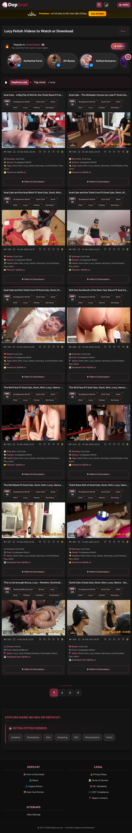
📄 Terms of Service (98, 780)
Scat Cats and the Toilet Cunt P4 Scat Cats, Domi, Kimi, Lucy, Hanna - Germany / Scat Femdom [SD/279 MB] (33, 290)
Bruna (41, 589)
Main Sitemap (33, 814)
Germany (50, 107)
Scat (15, 595)
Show (123, 31)
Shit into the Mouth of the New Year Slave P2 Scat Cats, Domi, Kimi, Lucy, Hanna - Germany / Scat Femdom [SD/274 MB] (98, 290)
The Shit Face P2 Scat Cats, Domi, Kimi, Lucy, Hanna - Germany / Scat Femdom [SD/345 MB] (98, 387)
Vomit (109, 737)
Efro (76, 737)
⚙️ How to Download (33, 774)
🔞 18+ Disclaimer (98, 786)
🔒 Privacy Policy (98, 774)
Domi (53, 102)
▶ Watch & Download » (33, 181)
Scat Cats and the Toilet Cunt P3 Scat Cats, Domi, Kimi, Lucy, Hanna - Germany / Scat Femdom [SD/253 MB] (98, 192)
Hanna (37, 107)
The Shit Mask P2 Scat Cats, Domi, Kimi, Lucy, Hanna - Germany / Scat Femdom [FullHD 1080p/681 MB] (33, 485)
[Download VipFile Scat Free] (15, 5)
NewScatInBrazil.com (23, 589)
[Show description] (14, 152)
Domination (54, 595)
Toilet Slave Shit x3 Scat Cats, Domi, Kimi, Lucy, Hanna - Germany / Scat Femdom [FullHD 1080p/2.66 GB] (98, 485)
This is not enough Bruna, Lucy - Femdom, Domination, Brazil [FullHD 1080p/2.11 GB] (33, 582)
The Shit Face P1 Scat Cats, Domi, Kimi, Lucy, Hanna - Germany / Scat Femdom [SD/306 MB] (33, 387)
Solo (48, 737)
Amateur (15, 737)
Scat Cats (40, 102)
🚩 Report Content (98, 798)
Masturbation (92, 737)
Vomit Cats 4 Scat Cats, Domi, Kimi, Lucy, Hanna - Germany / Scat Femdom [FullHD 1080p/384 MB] (98, 582)
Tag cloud (39, 82)
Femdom (39, 595)
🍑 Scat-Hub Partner (34, 792)
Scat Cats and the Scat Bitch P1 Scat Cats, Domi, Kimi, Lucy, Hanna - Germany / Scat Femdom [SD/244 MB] (33, 192)
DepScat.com (19, 82)
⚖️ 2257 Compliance (98, 792)
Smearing (62, 737)
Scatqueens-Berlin (21, 102)
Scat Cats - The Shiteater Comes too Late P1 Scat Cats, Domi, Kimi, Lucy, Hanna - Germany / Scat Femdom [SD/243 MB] (98, 95)
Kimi (15, 107)
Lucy (25, 107)
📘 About (33, 780)
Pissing (26, 595)
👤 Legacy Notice (33, 786)
